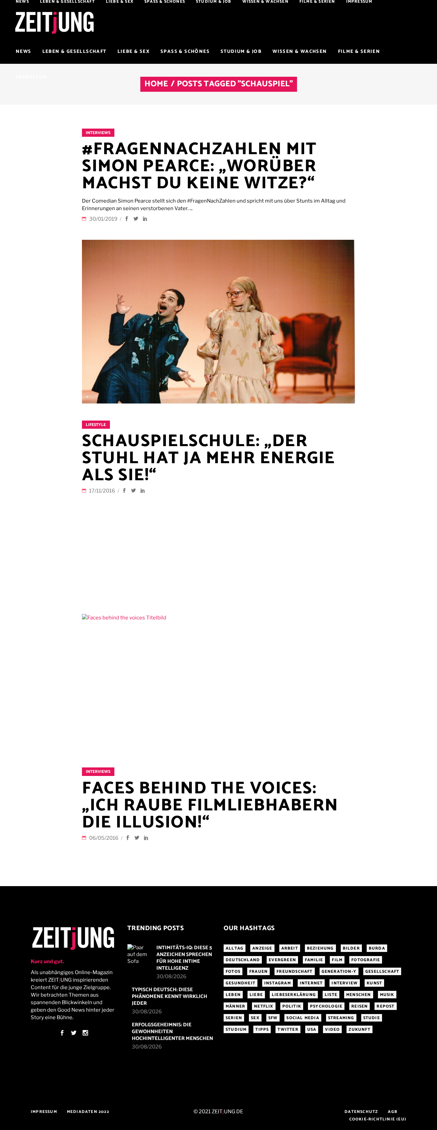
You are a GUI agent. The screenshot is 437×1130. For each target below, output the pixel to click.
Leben (233, 995)
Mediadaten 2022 (88, 1112)
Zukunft (359, 1029)
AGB (392, 1112)
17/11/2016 (102, 491)
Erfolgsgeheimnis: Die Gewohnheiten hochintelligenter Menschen (172, 1032)
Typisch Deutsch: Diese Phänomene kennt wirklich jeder (169, 996)
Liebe (256, 995)
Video (332, 1029)
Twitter (288, 1029)
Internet (311, 983)
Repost (385, 1006)
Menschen (358, 995)
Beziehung (320, 948)
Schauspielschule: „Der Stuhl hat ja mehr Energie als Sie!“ (208, 458)
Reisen (359, 1006)
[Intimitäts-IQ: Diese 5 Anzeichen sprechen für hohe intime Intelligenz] (139, 954)
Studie (371, 1018)
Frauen (258, 971)
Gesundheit (240, 983)
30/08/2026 (171, 976)
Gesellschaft (382, 971)
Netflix (263, 1006)
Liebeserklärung (294, 995)
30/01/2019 (103, 219)
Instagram (277, 983)
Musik (387, 995)
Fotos (233, 971)
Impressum (44, 1112)
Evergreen (282, 960)
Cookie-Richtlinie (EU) (377, 1119)
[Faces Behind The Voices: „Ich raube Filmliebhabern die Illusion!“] (218, 682)
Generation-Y (339, 971)
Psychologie (326, 1006)
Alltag (234, 948)
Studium (236, 1029)
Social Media (302, 1018)
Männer (235, 1006)
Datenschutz (361, 1112)
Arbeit (289, 948)
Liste (331, 995)
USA (311, 1029)
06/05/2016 (104, 838)
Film (337, 960)
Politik (291, 1006)
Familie (314, 960)
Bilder (351, 948)
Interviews (98, 133)
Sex (255, 1018)
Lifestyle (96, 425)
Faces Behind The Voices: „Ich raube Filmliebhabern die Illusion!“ (210, 806)
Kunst (374, 983)
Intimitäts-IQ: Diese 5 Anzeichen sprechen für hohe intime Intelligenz (184, 957)
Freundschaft (294, 971)
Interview (345, 983)
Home (156, 84)
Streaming (341, 1018)
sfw (273, 1018)
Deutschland (243, 960)
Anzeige (262, 948)
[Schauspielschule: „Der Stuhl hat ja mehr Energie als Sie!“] (218, 321)
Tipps (262, 1029)
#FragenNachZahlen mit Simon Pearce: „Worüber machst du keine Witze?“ (199, 166)
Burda (377, 948)
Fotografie (365, 960)
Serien (234, 1018)
